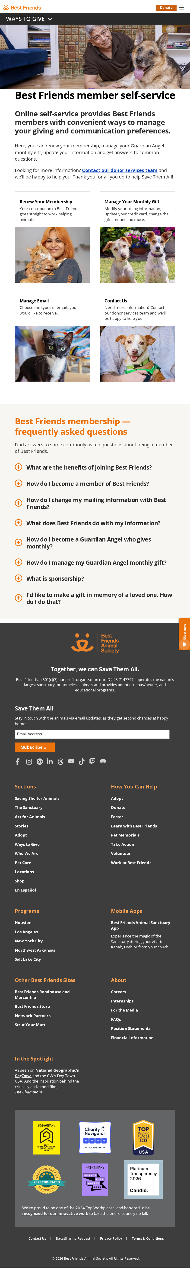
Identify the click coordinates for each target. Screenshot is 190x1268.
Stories (21, 826)
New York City (29, 941)
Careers (118, 991)
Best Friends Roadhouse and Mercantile (42, 994)
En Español (25, 890)
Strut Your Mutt (30, 1024)
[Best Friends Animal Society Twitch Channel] (93, 762)
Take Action (122, 844)
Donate (166, 7)
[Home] (26, 7)
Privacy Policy (111, 1238)
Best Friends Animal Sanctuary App (140, 925)
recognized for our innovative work (55, 1213)
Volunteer (120, 853)
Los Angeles (26, 931)
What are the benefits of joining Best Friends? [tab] (89, 467)
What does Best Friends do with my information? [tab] (93, 522)
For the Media (124, 1010)
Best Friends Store (32, 1006)
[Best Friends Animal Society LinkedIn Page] (51, 762)
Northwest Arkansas (35, 950)
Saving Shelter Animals (37, 798)
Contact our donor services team (120, 170)
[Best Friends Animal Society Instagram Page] (30, 762)
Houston (23, 922)
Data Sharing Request (73, 1238)
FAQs (116, 1019)
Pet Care (23, 862)
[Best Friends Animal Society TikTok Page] (83, 762)
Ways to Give (27, 844)
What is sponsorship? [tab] (55, 578)
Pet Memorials (125, 835)
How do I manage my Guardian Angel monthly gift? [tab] (96, 562)
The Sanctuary (29, 807)
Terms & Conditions (148, 1238)
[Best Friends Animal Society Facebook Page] (20, 762)
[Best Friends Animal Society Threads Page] (62, 762)
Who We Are (26, 853)
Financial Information (132, 1037)
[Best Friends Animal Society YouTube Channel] (72, 762)
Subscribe (32, 747)
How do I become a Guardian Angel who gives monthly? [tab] (88, 543)
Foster (117, 816)
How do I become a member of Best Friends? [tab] (87, 483)
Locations (24, 871)
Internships (122, 1001)
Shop (20, 881)
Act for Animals (30, 816)
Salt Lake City (28, 959)
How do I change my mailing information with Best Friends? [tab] (96, 503)
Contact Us (37, 1238)
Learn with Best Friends (134, 826)
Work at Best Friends (131, 862)
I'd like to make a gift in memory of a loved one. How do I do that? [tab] (99, 598)
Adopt (21, 835)
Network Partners (33, 1015)
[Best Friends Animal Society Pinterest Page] (41, 762)
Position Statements (130, 1028)
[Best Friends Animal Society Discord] (104, 762)
